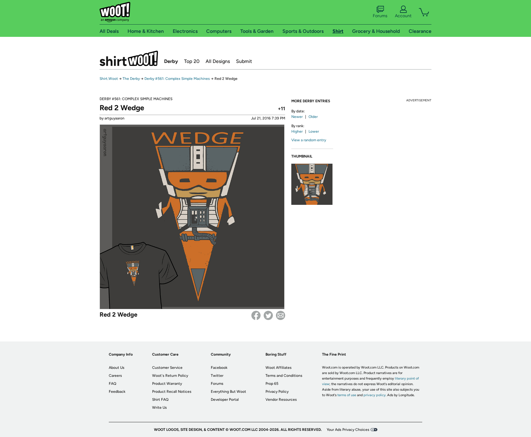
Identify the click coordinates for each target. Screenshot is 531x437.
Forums (380, 15)
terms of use (346, 395)
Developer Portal (225, 399)
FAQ (112, 383)
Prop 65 (272, 383)
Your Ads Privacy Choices (348, 429)
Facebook (256, 315)
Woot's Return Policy (170, 375)
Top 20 (191, 61)
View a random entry (308, 140)
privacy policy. (375, 395)
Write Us (159, 407)
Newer (297, 117)
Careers (115, 375)
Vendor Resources (281, 399)
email (280, 315)
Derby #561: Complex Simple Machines (177, 78)
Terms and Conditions (284, 375)
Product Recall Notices (171, 391)
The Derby (131, 78)
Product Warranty (167, 383)
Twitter (268, 315)
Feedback (117, 391)
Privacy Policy (277, 391)
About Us (116, 367)
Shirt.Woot (129, 58)
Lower (314, 131)
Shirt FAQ (160, 399)
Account (403, 15)
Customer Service (167, 367)
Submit (244, 61)
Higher (297, 131)
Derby (171, 61)
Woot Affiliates (279, 367)
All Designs (218, 61)
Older (313, 117)
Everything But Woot (228, 391)
